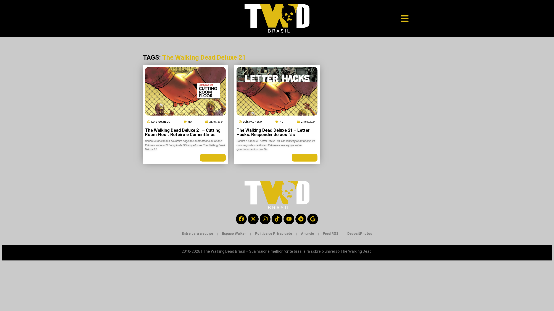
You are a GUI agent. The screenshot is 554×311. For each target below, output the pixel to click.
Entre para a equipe (197, 234)
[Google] (312, 219)
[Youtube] (288, 219)
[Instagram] (265, 219)
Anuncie (307, 234)
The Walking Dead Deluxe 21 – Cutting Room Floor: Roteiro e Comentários (183, 132)
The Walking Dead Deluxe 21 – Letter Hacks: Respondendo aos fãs (273, 132)
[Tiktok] (277, 219)
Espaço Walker (234, 234)
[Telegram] (300, 219)
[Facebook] (241, 219)
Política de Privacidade (273, 234)
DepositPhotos (359, 234)
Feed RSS (330, 234)
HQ (190, 121)
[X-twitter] (253, 219)
